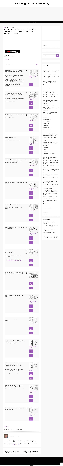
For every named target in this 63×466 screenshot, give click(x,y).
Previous (31, 103)
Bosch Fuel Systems (46, 86)
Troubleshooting (46, 210)
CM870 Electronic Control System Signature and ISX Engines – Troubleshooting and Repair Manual (51, 109)
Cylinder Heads (46, 117)
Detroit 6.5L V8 (46, 123)
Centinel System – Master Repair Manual (50, 94)
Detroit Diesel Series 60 (47, 127)
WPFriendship (31, 461)
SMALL (30, 76)
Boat (44, 84)
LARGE (30, 77)
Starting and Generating (47, 207)
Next (31, 107)
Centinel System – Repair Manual (49, 96)
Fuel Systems (45, 151)
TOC (37, 64)
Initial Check (7, 59)
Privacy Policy (32, 465)
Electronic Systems (46, 147)
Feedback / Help (6, 426)
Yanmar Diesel (45, 214)
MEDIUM (34, 76)
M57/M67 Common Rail (47, 188)
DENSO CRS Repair (46, 121)
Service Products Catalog (47, 205)
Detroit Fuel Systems (47, 129)
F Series (44, 149)
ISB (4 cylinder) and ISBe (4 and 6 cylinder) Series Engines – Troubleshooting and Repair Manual (51, 162)
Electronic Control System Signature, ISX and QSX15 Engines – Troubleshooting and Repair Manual (50, 144)
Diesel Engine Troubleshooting (31, 3)
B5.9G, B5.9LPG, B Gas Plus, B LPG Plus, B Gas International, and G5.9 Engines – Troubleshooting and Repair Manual (50, 81)
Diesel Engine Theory (47, 131)
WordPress (37, 461)
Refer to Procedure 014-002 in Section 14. (14, 259)
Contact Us (34, 22)
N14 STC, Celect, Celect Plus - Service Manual (15, 429)
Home (29, 22)
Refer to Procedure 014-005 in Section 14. (14, 260)
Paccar (44, 203)
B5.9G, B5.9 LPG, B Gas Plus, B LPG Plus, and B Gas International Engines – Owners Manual (51, 71)
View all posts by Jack (16, 444)
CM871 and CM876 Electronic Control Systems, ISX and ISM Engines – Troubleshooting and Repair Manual (50, 114)
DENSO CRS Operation (47, 119)
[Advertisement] (31, 13)
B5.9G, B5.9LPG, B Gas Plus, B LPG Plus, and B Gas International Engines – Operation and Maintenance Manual (51, 76)
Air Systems (45, 67)
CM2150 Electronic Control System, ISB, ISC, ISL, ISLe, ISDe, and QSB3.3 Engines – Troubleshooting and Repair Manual (50, 100)
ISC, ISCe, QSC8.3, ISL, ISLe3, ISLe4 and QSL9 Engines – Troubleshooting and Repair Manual (51, 171)
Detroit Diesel (45, 125)
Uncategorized (46, 212)
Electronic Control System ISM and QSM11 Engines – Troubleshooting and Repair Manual (50, 139)
